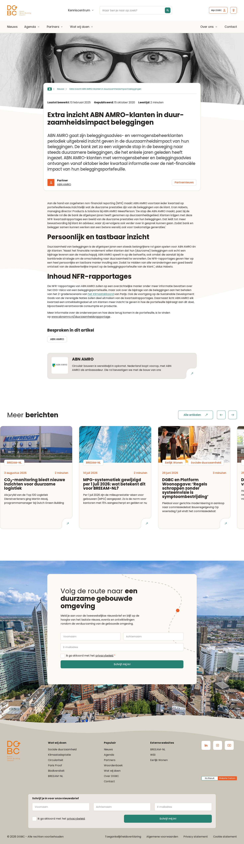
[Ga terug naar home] (19, 10)
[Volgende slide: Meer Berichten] (232, 415)
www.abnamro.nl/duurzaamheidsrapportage (80, 317)
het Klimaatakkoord (101, 294)
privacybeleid (104, 655)
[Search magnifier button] (167, 10)
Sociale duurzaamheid (62, 749)
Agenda (30, 27)
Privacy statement (195, 837)
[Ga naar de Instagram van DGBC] (217, 745)
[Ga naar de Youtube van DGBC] (229, 745)
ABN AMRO (64, 184)
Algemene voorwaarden (162, 837)
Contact (231, 27)
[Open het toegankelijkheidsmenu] (233, 10)
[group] (227, 415)
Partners (53, 27)
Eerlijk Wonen (159, 760)
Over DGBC (111, 776)
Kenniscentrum (79, 10)
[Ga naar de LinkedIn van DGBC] (206, 745)
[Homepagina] (49, 89)
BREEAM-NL (55, 776)
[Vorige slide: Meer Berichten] (221, 415)
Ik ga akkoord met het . (90, 655)
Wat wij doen (79, 27)
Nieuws (12, 27)
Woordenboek (113, 765)
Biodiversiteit (56, 771)
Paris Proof (55, 765)
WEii (152, 755)
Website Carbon (227, 778)
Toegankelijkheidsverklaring (123, 837)
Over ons (207, 27)
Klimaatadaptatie (59, 755)
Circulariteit (55, 760)
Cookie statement (225, 837)
